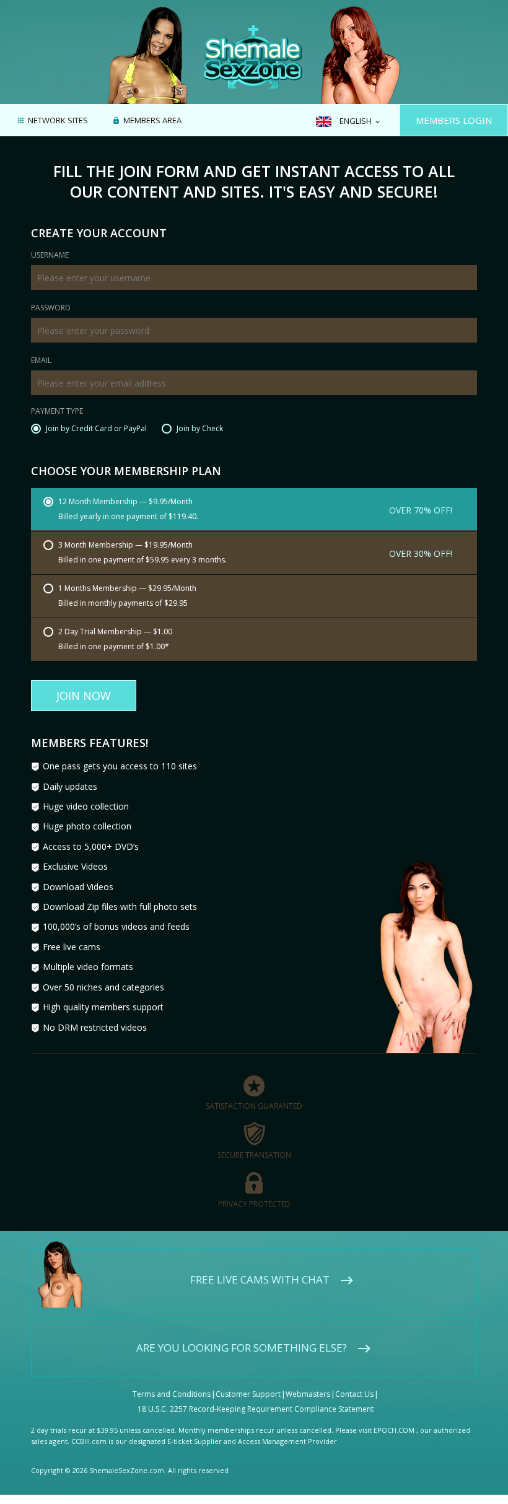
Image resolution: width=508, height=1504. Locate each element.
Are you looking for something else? (241, 1347)
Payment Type (57, 412)
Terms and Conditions (172, 1394)
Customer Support (248, 1394)
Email (41, 361)
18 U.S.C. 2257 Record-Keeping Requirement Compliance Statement (256, 1409)
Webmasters (308, 1394)
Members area (152, 120)
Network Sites (58, 120)
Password (51, 308)
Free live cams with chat (260, 1279)
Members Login (454, 120)
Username (50, 255)
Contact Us (354, 1394)
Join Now (83, 695)
